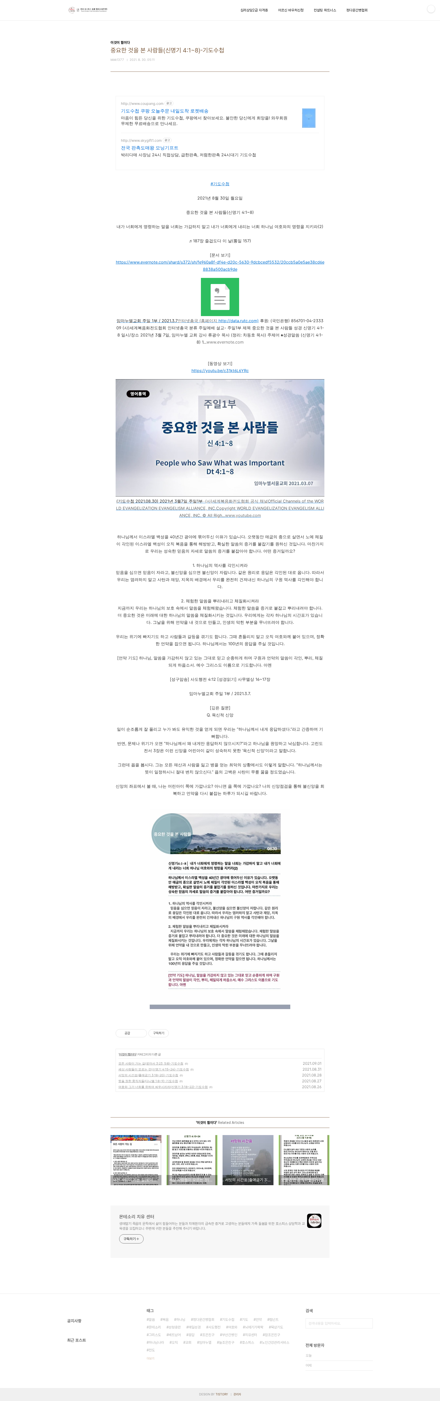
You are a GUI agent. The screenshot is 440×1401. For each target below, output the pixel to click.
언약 (259, 1320)
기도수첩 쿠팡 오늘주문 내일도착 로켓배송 (165, 111)
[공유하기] (135, 1033)
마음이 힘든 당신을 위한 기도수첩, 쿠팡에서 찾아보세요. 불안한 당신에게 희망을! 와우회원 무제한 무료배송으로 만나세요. (204, 120)
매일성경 (194, 1327)
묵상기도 (277, 1327)
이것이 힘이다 (127, 1054)
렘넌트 (274, 1320)
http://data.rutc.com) (238, 320)
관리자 (237, 1394)
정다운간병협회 (357, 10)
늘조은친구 (226, 1342)
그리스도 (155, 1335)
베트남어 (175, 1335)
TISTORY (221, 1394)
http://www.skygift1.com (141, 140)
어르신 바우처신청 (291, 10)
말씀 (152, 1320)
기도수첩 (228, 1320)
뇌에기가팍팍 (254, 1327)
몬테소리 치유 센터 (136, 1216)
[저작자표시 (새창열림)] (171, 1033)
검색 (368, 1323)
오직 (175, 1342)
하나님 (180, 1320)
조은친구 (208, 1335)
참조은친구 (272, 1335)
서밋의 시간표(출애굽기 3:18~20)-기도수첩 (148, 1075)
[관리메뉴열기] (431, 9)
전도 (152, 1350)
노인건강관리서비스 (275, 1342)
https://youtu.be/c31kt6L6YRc (220, 370)
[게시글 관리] (141, 1033)
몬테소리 (155, 1327)
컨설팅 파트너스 (325, 10)
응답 (191, 1335)
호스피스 (248, 1342)
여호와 (232, 1327)
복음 (165, 1320)
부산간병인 (229, 1335)
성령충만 (175, 1327)
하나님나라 (156, 1342)
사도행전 (214, 1327)
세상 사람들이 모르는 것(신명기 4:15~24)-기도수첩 (153, 1069)
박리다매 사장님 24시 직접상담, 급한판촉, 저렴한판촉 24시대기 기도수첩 (188, 154)
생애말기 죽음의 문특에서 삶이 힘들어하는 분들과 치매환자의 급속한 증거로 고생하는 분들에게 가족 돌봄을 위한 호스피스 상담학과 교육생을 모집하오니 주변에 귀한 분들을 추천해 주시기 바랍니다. (212, 1226)
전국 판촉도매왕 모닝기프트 (149, 147)
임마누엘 (205, 1342)
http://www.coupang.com (142, 103)
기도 (245, 1320)
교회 (188, 1342)
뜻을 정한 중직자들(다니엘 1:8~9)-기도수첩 (148, 1081)
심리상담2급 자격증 (254, 10)
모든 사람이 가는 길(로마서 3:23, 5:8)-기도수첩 (150, 1063)
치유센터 (251, 1335)
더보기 (150, 1358)
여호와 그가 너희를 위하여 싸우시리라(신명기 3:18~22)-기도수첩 (163, 1087)
